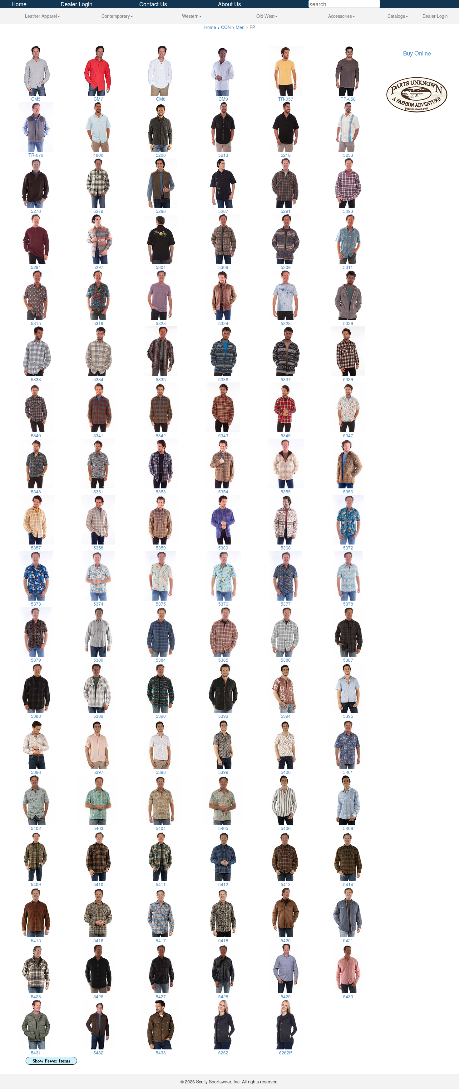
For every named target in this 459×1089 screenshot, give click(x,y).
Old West (265, 16)
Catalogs (396, 16)
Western (190, 16)
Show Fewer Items (51, 1060)
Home (210, 27)
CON (226, 27)
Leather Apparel (41, 16)
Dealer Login (435, 16)
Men (240, 27)
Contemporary (115, 16)
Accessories (340, 16)
